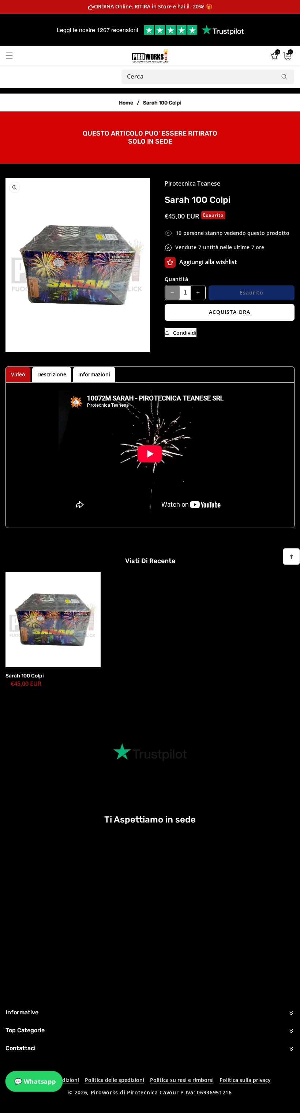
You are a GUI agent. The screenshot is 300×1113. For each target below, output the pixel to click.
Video (18, 374)
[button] (13, 56)
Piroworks (104, 1092)
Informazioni (94, 374)
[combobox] (207, 76)
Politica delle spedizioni (114, 1079)
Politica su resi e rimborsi (182, 1079)
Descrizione (51, 374)
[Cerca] (284, 76)
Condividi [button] (184, 332)
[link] (150, 137)
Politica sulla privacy (245, 1079)
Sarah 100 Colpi (24, 676)
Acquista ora (229, 311)
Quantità (176, 279)
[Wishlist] (170, 262)
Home (126, 103)
